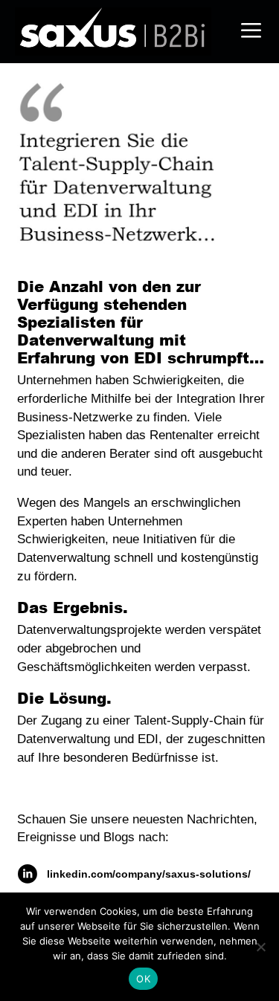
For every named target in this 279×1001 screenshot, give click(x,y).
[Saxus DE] (117, 31)
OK (143, 979)
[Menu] (251, 31)
